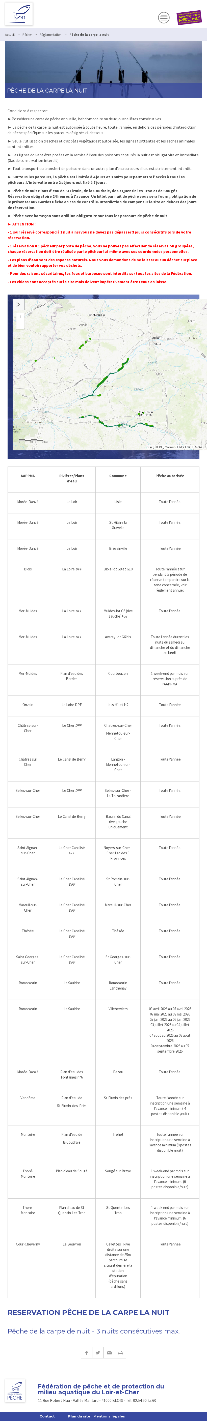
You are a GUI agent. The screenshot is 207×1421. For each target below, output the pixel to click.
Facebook (86, 1352)
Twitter (98, 1352)
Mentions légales (109, 1416)
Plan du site (79, 1416)
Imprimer (120, 1352)
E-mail (109, 1352)
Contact (47, 1416)
